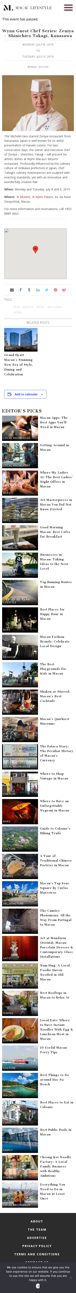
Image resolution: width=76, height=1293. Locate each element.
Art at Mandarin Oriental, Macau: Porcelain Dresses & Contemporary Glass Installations (56, 947)
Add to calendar (26, 394)
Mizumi (43, 67)
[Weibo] (64, 290)
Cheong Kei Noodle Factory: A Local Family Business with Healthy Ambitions (55, 1166)
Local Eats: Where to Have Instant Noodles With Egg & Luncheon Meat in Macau (56, 1030)
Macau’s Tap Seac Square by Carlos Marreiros (54, 888)
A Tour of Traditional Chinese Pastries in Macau (56, 860)
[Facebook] (20, 290)
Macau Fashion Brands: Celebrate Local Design (55, 641)
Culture (9, 575)
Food (17, 307)
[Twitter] (47, 290)
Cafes (7, 1122)
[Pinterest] (55, 290)
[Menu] (68, 7)
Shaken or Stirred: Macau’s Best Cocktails (55, 696)
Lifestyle (9, 602)
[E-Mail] (12, 290)
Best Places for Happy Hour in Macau (52, 614)
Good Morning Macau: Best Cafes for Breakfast (55, 532)
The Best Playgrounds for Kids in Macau (53, 669)
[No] (71, 1278)
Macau (8, 1095)
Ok (39, 1286)
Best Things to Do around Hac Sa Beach (54, 1079)
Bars (6, 493)
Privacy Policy (37, 1246)
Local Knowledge (16, 438)
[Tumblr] (29, 290)
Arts (6, 520)
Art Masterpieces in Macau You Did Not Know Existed (56, 504)
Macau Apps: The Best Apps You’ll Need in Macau (54, 422)
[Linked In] (38, 290)
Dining (8, 547)
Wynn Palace (44, 197)
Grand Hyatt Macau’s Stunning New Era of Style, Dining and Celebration (18, 364)
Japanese (28, 307)
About (37, 1221)
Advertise (37, 1238)
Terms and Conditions (37, 1254)
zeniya (17, 312)
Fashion (9, 657)
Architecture (13, 903)
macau (41, 307)
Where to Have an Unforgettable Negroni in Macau (54, 805)
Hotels (10, 348)
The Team (37, 1229)
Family (8, 684)
